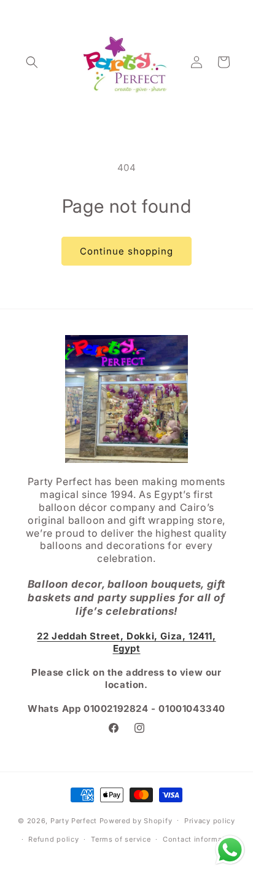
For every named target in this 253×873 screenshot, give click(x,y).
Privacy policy (209, 820)
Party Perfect (73, 820)
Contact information (199, 839)
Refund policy (53, 839)
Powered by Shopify (136, 820)
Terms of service (120, 839)
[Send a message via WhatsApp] (230, 850)
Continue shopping (126, 251)
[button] (31, 62)
